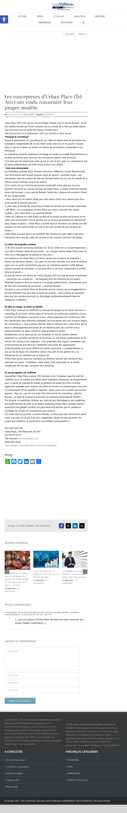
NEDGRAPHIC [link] (86, 801)
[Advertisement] (46, 72)
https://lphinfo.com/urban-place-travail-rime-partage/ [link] (31, 445)
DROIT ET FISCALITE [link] (78, 780)
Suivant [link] (81, 34)
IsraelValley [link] (30, 801)
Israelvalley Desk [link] (14, 114)
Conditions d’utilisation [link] (18, 766)
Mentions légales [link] (15, 773)
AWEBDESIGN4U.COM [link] (70, 801)
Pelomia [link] (107, 801)
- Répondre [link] (47, 614)
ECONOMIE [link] (49, 114)
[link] (63, 6)
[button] (7, 571)
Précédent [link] (70, 34)
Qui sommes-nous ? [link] (16, 759)
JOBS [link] (70, 766)
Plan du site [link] (12, 786)
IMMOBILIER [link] (74, 773)
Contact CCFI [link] (13, 780)
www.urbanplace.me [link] (28, 438)
